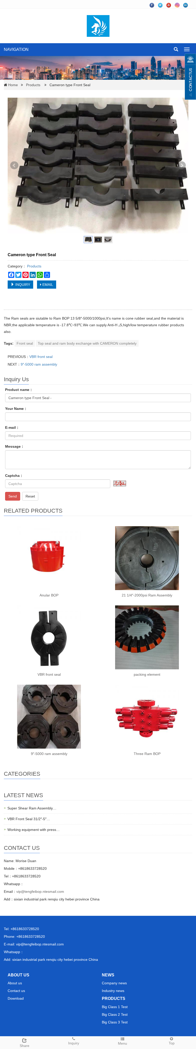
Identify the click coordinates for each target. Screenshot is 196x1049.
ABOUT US (18, 975)
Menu (122, 1043)
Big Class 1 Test (115, 1007)
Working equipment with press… (33, 830)
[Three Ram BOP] (147, 717)
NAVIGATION (16, 49)
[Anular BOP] (49, 558)
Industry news (113, 991)
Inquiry (73, 1043)
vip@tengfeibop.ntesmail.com (40, 891)
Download (16, 998)
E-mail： (12, 427)
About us (15, 983)
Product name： (19, 390)
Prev (14, 165)
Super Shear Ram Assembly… (31, 808)
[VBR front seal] (49, 637)
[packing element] (147, 637)
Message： (14, 446)
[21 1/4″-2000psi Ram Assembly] (147, 558)
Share (24, 1046)
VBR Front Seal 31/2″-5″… (28, 819)
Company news (114, 983)
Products (33, 85)
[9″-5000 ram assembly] (49, 717)
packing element (147, 674)
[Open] (190, 77)
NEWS (108, 975)
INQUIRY (22, 285)
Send (12, 496)
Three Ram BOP (147, 754)
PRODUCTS (113, 998)
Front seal (25, 343)
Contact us (16, 991)
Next (182, 165)
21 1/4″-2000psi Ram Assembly (147, 595)
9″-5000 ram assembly (39, 364)
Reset (30, 496)
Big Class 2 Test (115, 1014)
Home (13, 85)
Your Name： (16, 409)
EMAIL (47, 285)
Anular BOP (49, 595)
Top (172, 1043)
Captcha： (14, 475)
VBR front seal (41, 357)
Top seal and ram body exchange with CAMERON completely (87, 343)
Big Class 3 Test (115, 1022)
